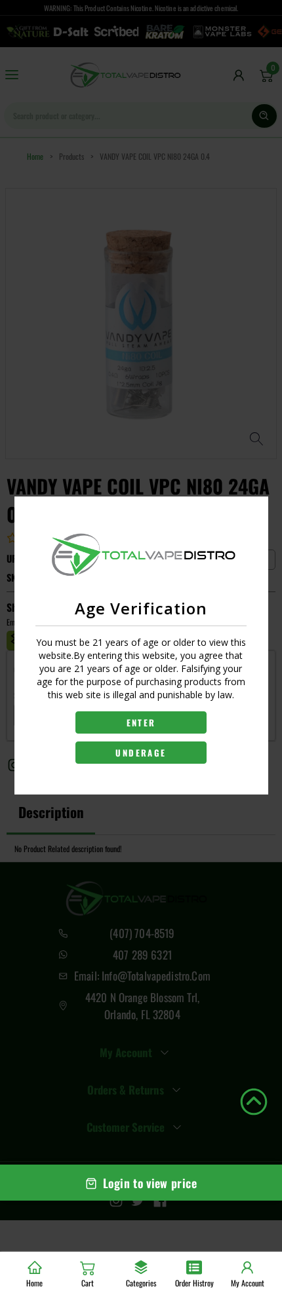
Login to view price (150, 1182)
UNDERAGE (140, 752)
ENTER (141, 722)
